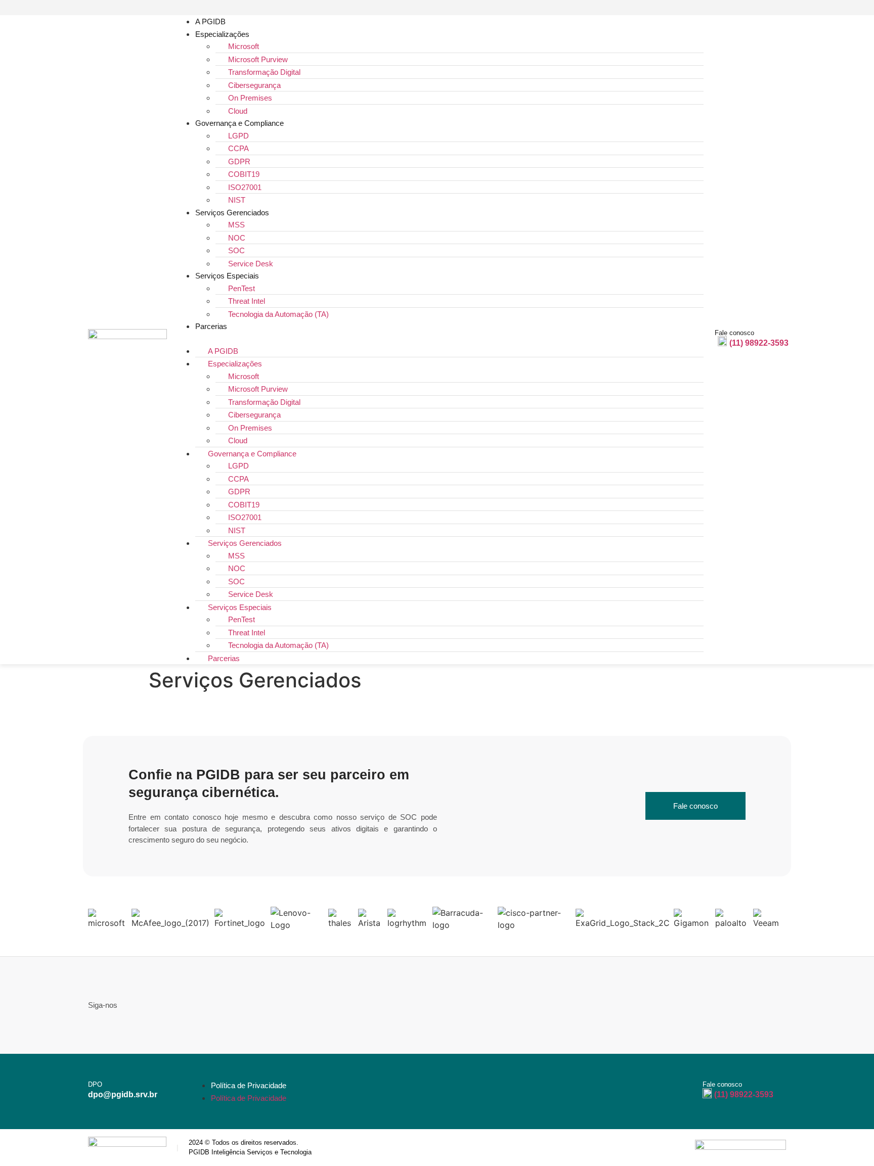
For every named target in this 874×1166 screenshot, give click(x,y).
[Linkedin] (767, 8)
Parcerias (211, 326)
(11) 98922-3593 (759, 343)
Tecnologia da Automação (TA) (278, 314)
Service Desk (250, 263)
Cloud (237, 111)
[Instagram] (785, 8)
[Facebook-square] (750, 8)
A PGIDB (210, 21)
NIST (236, 200)
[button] (439, 339)
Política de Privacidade (248, 1085)
